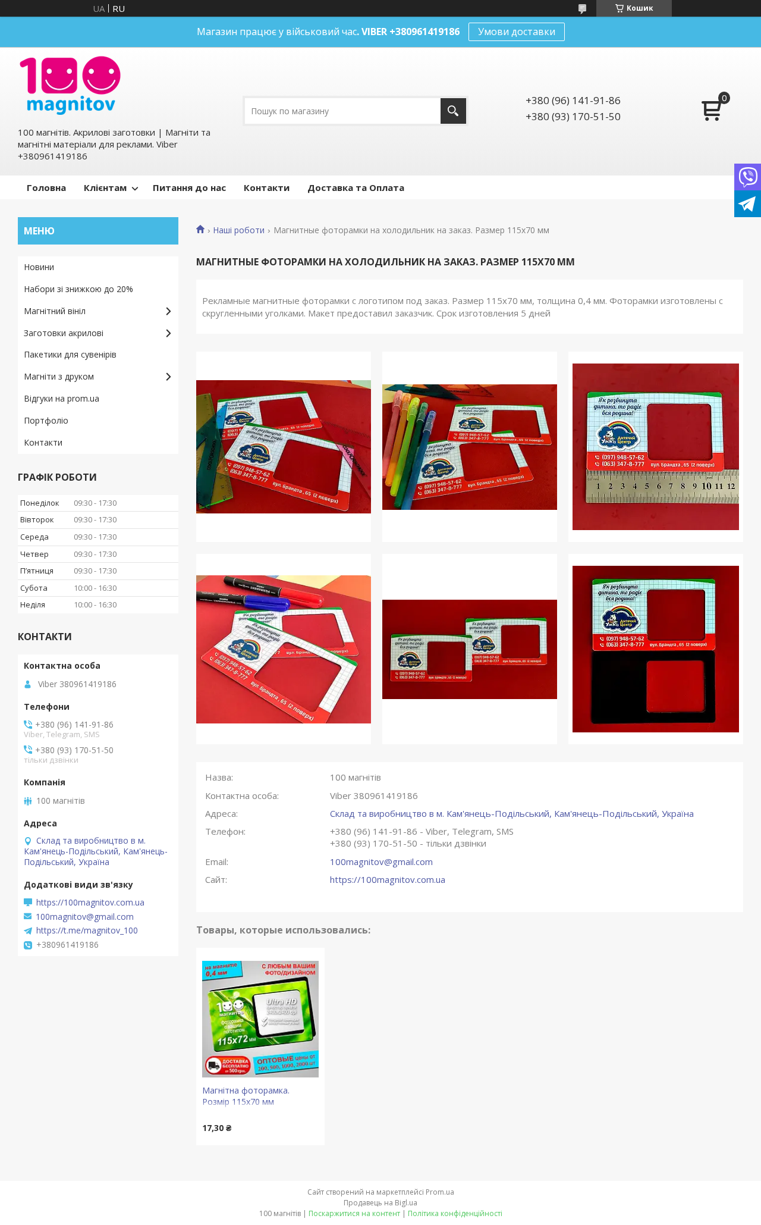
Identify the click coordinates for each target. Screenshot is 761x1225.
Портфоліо (46, 420)
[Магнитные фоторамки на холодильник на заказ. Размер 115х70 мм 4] (283, 649)
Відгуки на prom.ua (61, 398)
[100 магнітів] (70, 85)
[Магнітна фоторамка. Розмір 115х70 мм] (260, 1019)
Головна (46, 187)
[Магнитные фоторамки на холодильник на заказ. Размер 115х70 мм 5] (469, 649)
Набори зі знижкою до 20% (78, 288)
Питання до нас (189, 187)
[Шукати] (453, 111)
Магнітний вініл (55, 311)
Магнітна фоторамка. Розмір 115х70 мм (246, 1096)
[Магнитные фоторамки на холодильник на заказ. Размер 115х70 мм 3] (655, 447)
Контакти (267, 187)
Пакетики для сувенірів (70, 354)
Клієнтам (105, 187)
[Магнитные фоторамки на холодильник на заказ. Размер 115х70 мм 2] (469, 447)
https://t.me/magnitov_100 (87, 930)
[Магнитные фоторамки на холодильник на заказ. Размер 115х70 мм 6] (655, 649)
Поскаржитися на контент (354, 1213)
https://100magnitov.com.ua (387, 879)
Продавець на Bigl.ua (380, 1203)
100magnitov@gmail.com (381, 861)
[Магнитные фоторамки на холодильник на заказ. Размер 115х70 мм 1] (283, 447)
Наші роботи (239, 230)
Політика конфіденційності (455, 1213)
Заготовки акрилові (63, 333)
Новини (39, 266)
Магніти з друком (59, 376)
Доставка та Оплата (355, 187)
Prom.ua (440, 1192)
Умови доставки (516, 31)
